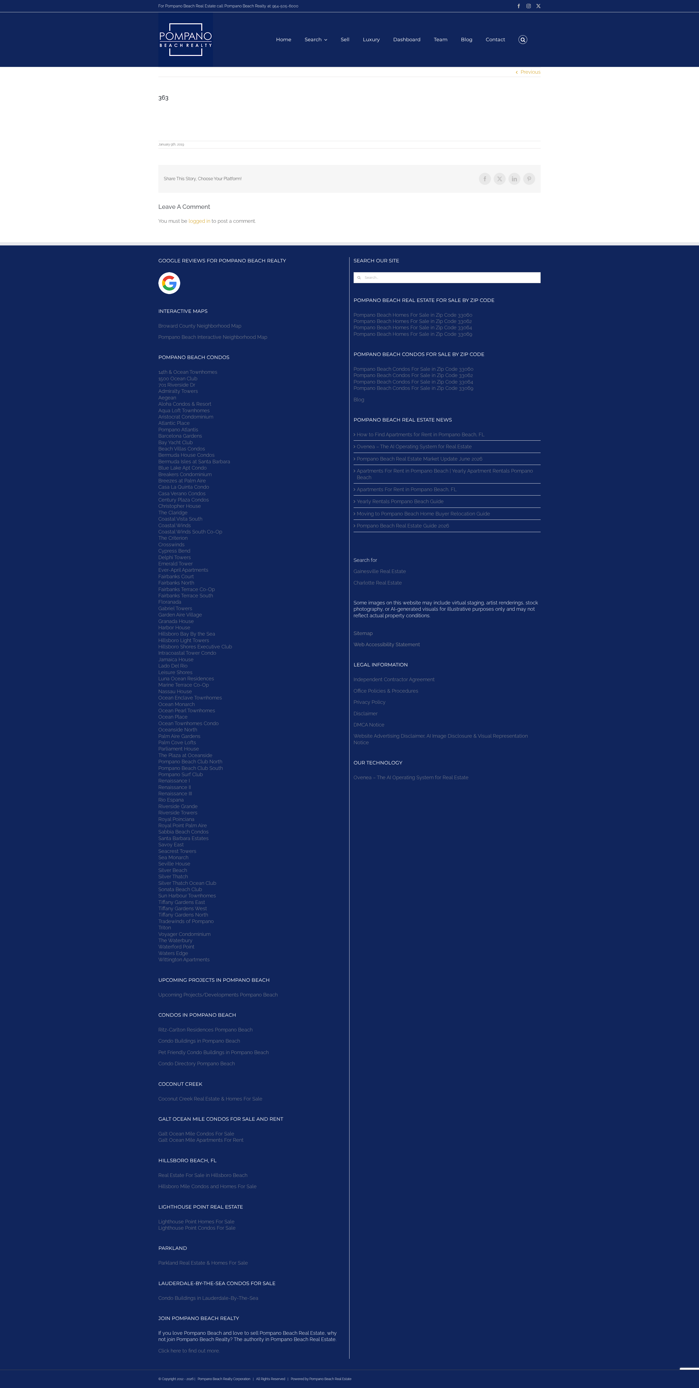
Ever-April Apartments (183, 570)
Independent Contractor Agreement (394, 679)
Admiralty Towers (178, 391)
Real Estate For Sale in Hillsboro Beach (202, 1175)
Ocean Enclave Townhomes (190, 698)
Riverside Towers (177, 812)
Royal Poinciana (177, 819)
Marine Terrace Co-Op (183, 685)
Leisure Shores (175, 672)
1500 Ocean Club (177, 378)
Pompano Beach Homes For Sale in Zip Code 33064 (413, 327)
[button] (523, 39)
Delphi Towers (174, 557)
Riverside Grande (178, 806)
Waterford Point (176, 947)
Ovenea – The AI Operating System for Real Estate (414, 446)
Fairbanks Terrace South (185, 595)
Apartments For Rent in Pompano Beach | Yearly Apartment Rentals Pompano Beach (445, 474)
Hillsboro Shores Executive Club (195, 646)
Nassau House (175, 691)
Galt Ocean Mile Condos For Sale (196, 1134)
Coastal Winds (174, 525)
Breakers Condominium (185, 474)
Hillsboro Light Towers (183, 640)
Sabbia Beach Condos (183, 832)
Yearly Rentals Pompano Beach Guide (400, 501)
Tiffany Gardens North (183, 915)
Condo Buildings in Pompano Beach (199, 1041)
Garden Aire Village (180, 615)
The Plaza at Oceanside (185, 755)
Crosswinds (171, 544)
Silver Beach (172, 870)
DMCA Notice (369, 725)
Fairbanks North (176, 583)
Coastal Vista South (180, 519)
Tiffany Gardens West (182, 908)
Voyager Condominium (184, 934)
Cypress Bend (174, 551)
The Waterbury (175, 940)
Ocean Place (173, 717)
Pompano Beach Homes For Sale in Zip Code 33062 (413, 321)
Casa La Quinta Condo (183, 487)
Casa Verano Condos (182, 493)
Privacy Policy (370, 702)
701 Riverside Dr (176, 385)
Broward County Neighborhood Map (199, 326)
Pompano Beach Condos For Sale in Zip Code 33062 (413, 375)
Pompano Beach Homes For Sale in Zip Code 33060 (413, 315)
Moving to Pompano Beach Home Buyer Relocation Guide (423, 514)
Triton (164, 927)
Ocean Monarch (176, 704)
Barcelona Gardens (180, 436)
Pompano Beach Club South (190, 768)
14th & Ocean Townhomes (187, 372)
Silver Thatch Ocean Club (187, 883)
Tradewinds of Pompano (186, 921)
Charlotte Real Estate (378, 583)
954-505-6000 (285, 6)
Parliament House (178, 749)
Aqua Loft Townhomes (184, 410)
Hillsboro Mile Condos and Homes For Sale (207, 1186)
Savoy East (171, 844)
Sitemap (363, 633)
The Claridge (173, 512)
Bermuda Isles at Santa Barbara (194, 461)
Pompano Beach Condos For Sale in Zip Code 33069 (413, 388)
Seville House (174, 864)
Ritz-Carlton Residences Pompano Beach (205, 1030)
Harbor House (174, 627)
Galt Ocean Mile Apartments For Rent (201, 1140)
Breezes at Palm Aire (182, 481)
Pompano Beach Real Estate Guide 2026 (403, 526)
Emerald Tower (175, 564)
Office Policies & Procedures (386, 691)
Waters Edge (173, 953)
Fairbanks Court (176, 576)
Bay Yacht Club (175, 442)
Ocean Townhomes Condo (188, 723)
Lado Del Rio (173, 666)
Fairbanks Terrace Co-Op (186, 589)
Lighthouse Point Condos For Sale (197, 1228)
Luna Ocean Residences (186, 678)
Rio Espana (171, 800)
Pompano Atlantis (178, 429)
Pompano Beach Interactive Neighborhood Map (212, 337)
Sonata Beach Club (180, 889)
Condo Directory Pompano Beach (196, 1063)
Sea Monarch (173, 857)
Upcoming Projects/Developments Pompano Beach (218, 995)
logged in (199, 221)
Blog (359, 399)
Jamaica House (176, 659)
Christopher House (179, 506)
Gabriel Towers (175, 608)
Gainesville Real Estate (380, 571)
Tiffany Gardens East (181, 902)
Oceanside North (177, 729)
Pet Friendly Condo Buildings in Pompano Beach (213, 1052)
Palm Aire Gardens (180, 736)
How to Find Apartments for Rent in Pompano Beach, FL (420, 434)
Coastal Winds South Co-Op (190, 532)
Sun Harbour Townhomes (187, 895)
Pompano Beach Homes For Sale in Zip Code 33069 (413, 334)
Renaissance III (175, 793)
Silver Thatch (173, 876)
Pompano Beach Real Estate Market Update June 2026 (419, 459)
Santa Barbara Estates (183, 838)
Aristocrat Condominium (185, 417)
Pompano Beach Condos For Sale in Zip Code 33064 (413, 382)
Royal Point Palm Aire (182, 825)
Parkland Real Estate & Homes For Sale (203, 1263)
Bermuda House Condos (186, 455)
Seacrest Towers (177, 851)
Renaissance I (174, 781)
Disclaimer (366, 713)
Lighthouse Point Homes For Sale (196, 1221)
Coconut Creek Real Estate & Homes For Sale (210, 1099)
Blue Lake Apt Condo (182, 468)
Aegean (167, 398)
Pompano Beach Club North (190, 761)
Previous (531, 72)
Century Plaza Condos (183, 500)
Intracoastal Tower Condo (187, 653)
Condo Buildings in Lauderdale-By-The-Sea (208, 1298)
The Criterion (173, 538)
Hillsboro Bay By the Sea (186, 634)
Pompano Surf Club (180, 774)
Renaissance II (174, 787)
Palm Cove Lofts (177, 742)
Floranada (169, 602)
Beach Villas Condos (181, 449)
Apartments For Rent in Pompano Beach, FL (407, 489)
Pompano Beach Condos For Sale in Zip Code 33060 (413, 369)
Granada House (176, 621)
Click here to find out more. (189, 1351)
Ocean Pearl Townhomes (186, 710)
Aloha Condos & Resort (184, 404)
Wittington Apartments (184, 959)
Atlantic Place (174, 423)
